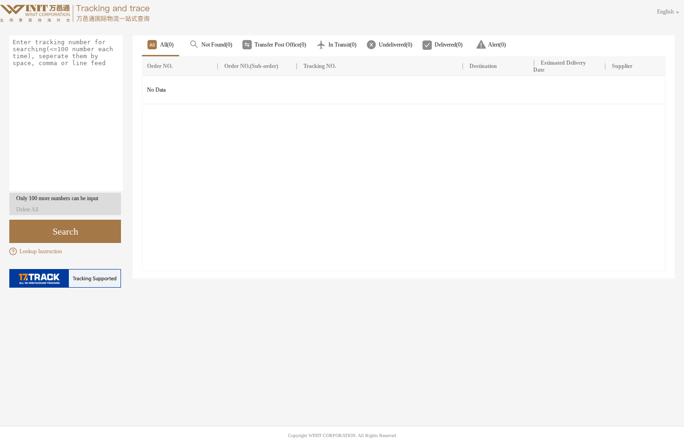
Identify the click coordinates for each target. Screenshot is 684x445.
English (665, 11)
